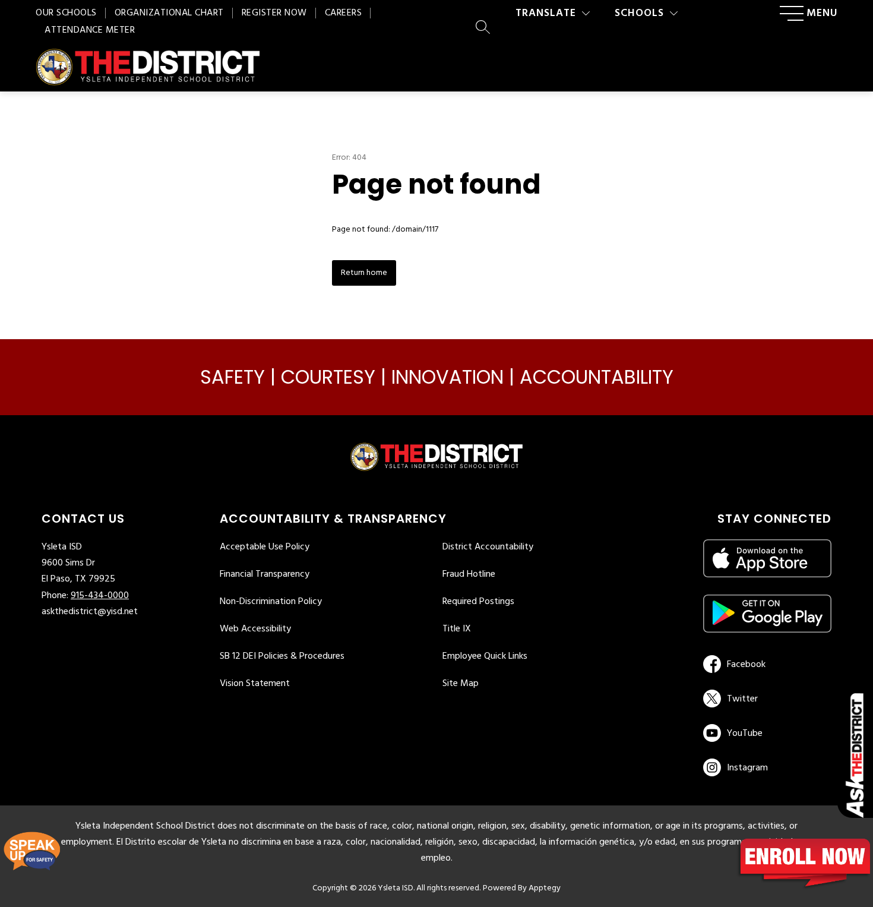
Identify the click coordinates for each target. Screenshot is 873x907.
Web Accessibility (255, 629)
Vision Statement (255, 683)
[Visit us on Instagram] (767, 767)
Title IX (456, 629)
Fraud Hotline (468, 574)
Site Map (460, 683)
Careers (343, 13)
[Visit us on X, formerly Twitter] (765, 698)
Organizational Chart (169, 13)
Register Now (274, 13)
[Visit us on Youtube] (765, 733)
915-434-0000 (100, 595)
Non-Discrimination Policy (271, 601)
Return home (364, 273)
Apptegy (545, 888)
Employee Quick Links (484, 656)
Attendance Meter (90, 30)
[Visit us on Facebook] (765, 664)
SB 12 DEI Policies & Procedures (282, 656)
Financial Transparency (264, 574)
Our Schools (66, 13)
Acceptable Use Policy (264, 547)
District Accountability (487, 547)
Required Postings (478, 601)
